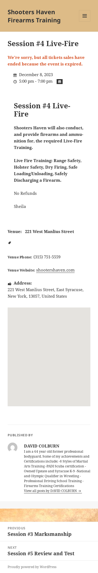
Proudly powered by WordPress (32, 567)
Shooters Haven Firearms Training (34, 16)
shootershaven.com (55, 270)
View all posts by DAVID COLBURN (51, 490)
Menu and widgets (84, 21)
